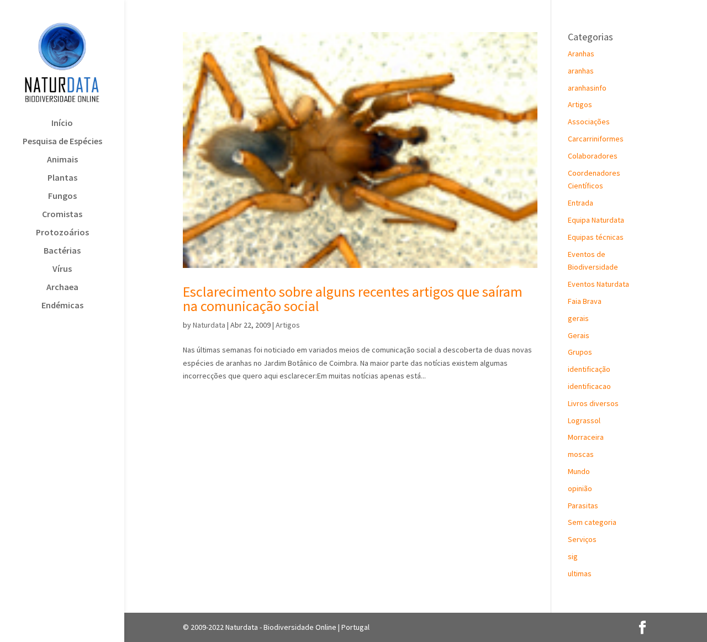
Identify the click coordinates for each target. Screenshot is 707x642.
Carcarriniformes (596, 139)
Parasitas (583, 506)
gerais (578, 318)
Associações (589, 122)
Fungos (62, 196)
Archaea (62, 287)
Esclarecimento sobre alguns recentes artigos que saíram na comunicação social (353, 298)
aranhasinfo (587, 88)
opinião (580, 488)
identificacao (589, 386)
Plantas (62, 178)
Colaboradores (593, 156)
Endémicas (62, 306)
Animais (62, 160)
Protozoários (62, 233)
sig (573, 556)
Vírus (62, 269)
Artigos (288, 325)
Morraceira (586, 437)
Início (62, 123)
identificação (589, 369)
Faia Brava (585, 301)
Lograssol (584, 420)
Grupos (580, 352)
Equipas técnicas (596, 237)
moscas (581, 454)
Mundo (579, 471)
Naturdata (209, 325)
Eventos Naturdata (598, 284)
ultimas (580, 573)
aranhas (581, 71)
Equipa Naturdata (596, 220)
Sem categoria (592, 522)
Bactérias (62, 251)
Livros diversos (593, 403)
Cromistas (62, 214)
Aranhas (581, 54)
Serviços (582, 539)
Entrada (580, 203)
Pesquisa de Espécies (62, 141)
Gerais (578, 335)
